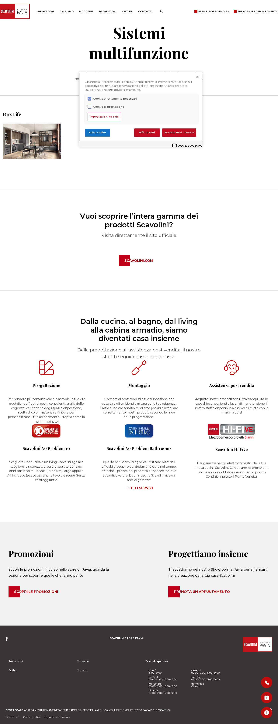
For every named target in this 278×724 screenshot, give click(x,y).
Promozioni (107, 11)
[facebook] (8, 639)
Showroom (45, 11)
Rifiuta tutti (147, 132)
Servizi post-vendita (213, 11)
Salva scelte (97, 132)
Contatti (145, 11)
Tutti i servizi (139, 488)
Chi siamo (67, 11)
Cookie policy (31, 717)
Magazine (86, 11)
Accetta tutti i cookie (179, 132)
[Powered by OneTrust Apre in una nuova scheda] (185, 144)
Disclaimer (12, 717)
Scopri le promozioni (36, 592)
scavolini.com (138, 261)
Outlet (127, 11)
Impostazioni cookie (56, 717)
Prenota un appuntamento (202, 592)
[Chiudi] (197, 77)
